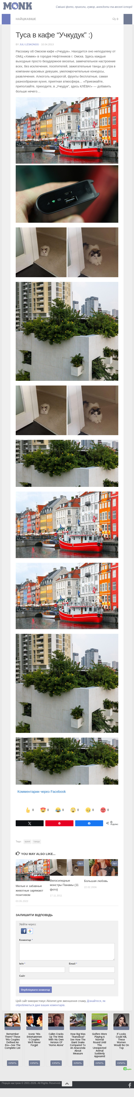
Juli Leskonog (29, 44)
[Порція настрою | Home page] (18, 6)
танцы (37, 841)
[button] (24, 932)
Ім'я (22, 963)
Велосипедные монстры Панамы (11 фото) (64, 885)
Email (73, 963)
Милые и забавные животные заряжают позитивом (29, 890)
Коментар (26, 940)
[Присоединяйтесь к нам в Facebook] (129, 1085)
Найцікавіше (26, 19)
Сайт (22, 975)
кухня (27, 841)
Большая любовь (96, 881)
